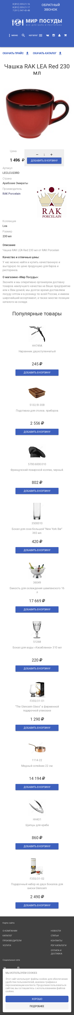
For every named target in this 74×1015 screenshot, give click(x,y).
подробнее (37, 1006)
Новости (56, 930)
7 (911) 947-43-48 (21, 10)
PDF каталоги (58, 945)
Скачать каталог (47, 53)
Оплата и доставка (56, 952)
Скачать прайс (16, 53)
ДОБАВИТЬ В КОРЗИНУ (44, 160)
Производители (12, 940)
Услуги (7, 945)
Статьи (55, 935)
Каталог (7, 935)
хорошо (37, 999)
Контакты (56, 940)
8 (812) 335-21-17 (21, 7)
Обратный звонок (51, 7)
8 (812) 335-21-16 (21, 4)
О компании (10, 930)
